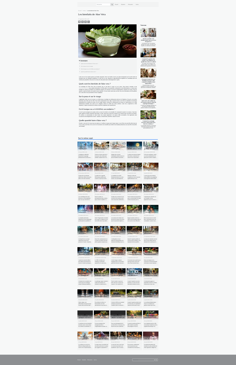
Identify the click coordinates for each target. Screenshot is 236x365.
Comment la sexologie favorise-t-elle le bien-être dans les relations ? (148, 122)
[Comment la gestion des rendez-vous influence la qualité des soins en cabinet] (148, 52)
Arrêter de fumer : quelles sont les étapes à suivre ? (133, 191)
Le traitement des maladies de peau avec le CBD (134, 212)
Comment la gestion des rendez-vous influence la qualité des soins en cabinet (148, 60)
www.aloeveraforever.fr (84, 88)
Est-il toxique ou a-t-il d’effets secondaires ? (90, 69)
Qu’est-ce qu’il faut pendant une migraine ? (101, 212)
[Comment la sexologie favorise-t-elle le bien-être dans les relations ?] (148, 114)
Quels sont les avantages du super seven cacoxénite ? (101, 338)
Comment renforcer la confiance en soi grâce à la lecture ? (86, 338)
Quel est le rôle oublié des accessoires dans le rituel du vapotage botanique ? (148, 102)
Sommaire (84, 61)
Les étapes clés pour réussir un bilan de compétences (134, 169)
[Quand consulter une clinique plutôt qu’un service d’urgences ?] (148, 32)
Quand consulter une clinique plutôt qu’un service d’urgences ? (148, 40)
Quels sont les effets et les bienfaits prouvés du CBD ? (118, 296)
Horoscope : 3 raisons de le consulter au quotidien (135, 338)
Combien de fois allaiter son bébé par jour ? (118, 317)
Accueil (79, 10)
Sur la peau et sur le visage (87, 66)
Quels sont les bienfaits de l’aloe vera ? (89, 63)
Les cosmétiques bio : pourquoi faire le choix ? (85, 191)
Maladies (123, 4)
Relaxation (130, 4)
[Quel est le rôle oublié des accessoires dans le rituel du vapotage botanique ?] (148, 94)
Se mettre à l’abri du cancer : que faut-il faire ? (101, 191)
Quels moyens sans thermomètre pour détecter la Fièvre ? (101, 296)
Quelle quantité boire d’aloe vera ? (88, 71)
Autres (137, 4)
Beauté (116, 4)
